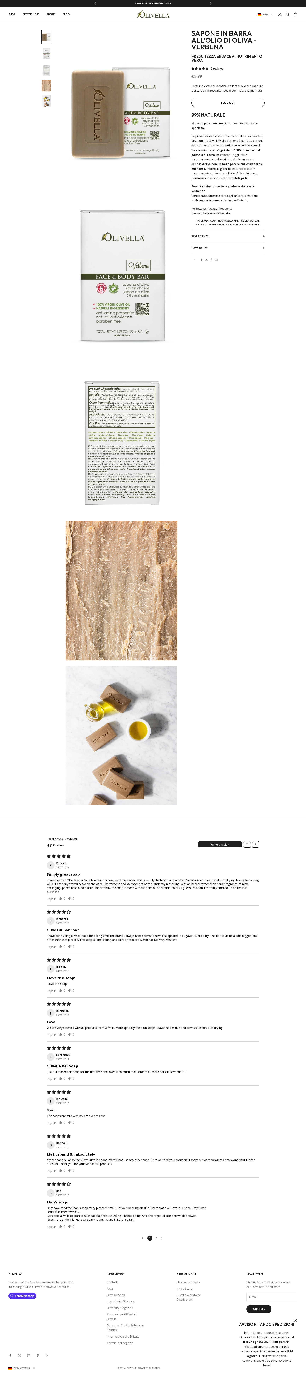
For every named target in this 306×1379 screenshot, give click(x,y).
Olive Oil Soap (116, 1295)
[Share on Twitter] (206, 259)
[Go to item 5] (46, 101)
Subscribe (259, 1309)
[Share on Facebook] (201, 259)
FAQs (110, 1289)
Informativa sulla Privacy (123, 1336)
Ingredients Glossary (120, 1301)
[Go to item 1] (46, 37)
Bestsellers (31, 14)
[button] (200, 68)
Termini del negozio (120, 1343)
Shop (12, 14)
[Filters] (247, 844)
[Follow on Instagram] (28, 1355)
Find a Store (184, 1289)
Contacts (112, 1282)
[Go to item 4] (46, 86)
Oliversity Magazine (120, 1308)
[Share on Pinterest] (211, 259)
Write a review (220, 844)
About (51, 14)
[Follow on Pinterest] (38, 1355)
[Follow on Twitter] (19, 1355)
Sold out (228, 102)
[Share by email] (216, 259)
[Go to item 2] (46, 53)
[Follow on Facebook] (10, 1355)
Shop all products (188, 1282)
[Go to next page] (163, 1238)
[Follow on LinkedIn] (47, 1355)
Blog (66, 14)
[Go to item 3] (46, 70)
